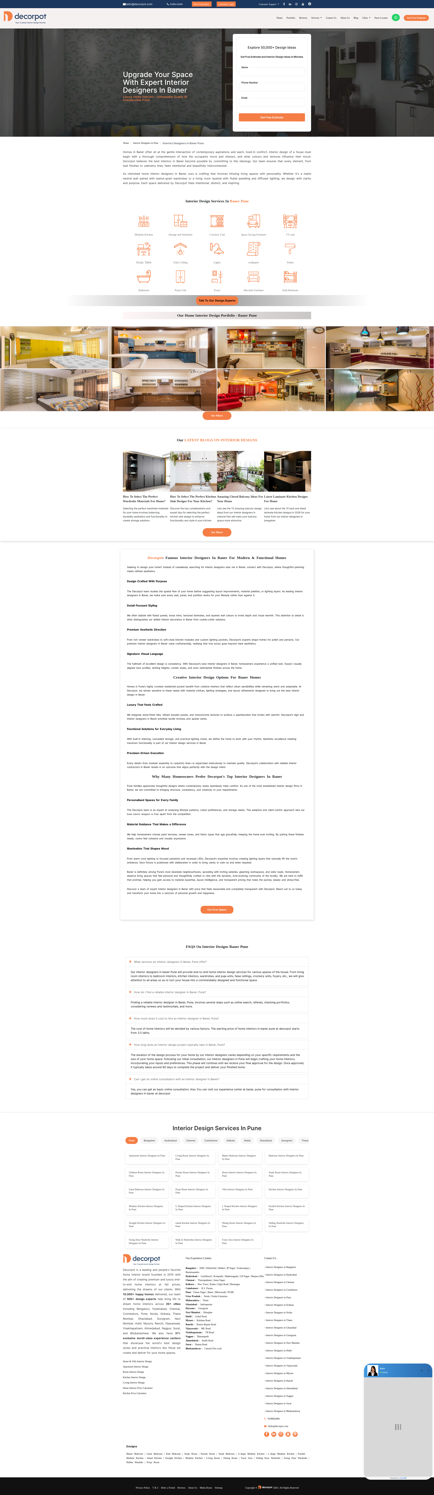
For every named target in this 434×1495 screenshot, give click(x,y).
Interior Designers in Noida (279, 1312)
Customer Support (268, 4)
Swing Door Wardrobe (295, 1458)
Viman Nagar (199, 1292)
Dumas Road (201, 1344)
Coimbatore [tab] (210, 1140)
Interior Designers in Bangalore (281, 1267)
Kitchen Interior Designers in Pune (285, 1189)
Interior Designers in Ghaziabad (281, 1327)
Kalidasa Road (203, 1320)
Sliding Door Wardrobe (268, 1458)
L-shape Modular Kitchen (281, 1454)
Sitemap (218, 1488)
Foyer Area (246, 1458)
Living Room (213, 1458)
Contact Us (331, 18)
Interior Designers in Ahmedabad (282, 1388)
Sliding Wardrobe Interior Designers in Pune (286, 1225)
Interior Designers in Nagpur (279, 1396)
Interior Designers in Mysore (279, 1373)
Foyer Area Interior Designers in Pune (237, 1242)
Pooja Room (153, 1462)
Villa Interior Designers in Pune (237, 1189)
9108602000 (274, 1418)
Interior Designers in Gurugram (281, 1335)
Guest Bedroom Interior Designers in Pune (146, 1191)
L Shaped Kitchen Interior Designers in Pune (239, 1208)
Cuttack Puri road (212, 1348)
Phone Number (249, 82)
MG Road (206, 1328)
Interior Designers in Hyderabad (281, 1275)
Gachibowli (206, 1276)
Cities (365, 18)
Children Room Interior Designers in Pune (146, 1174)
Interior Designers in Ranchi (279, 1381)
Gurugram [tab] (286, 1140)
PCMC (231, 1292)
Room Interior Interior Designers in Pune (239, 1174)
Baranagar (235, 1284)
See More (217, 415)
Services (315, 18)
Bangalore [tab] (149, 1140)
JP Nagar (231, 1268)
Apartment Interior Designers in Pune (147, 1155)
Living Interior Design (134, 1382)
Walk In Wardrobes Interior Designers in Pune (193, 1242)
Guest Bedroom (154, 1454)
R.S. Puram (207, 1288)
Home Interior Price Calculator (138, 1388)
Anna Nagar (219, 1280)
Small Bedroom (226, 1454)
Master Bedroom (134, 1454)
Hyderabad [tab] (170, 1140)
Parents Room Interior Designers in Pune (192, 1174)
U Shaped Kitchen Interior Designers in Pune (193, 1208)
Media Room (206, 1488)
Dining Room (230, 1458)
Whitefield (211, 1268)
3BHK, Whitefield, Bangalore (54, 345)
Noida (207, 1296)
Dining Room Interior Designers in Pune (239, 1225)
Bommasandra (192, 1272)
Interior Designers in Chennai (280, 1282)
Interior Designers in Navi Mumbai (283, 1343)
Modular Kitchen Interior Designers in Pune (146, 1208)
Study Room (190, 1454)
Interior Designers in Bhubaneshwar (283, 1411)
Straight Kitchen (173, 1458)
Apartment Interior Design (135, 1366)
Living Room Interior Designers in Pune (192, 1157)
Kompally (218, 1276)
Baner (210, 1292)
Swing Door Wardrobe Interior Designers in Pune (144, 1242)
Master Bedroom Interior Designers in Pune (239, 1157)
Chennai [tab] (190, 1140)
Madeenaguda (231, 1276)
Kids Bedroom (173, 1454)
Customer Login (226, 4)
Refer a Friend (168, 1488)
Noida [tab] (247, 1140)
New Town (203, 1284)
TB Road (209, 1332)
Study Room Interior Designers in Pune (285, 1174)
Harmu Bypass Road (206, 1324)
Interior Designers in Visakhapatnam (283, 1358)
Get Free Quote (217, 909)
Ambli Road (207, 1340)
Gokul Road (201, 1316)
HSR (202, 1268)
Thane (206, 1300)
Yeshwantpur (243, 1268)
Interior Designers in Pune (145, 143)
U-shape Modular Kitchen (251, 1454)
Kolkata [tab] (231, 1140)
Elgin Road (223, 1284)
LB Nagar (244, 1276)
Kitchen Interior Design (134, 1377)
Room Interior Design (133, 1372)
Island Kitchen (154, 1458)
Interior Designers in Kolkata (280, 1305)
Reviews (303, 18)
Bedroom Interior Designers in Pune (286, 1155)
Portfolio (291, 18)
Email (244, 97)
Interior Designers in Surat (278, 1403)
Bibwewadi (220, 1292)
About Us (345, 18)
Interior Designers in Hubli (279, 1350)
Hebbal (221, 1268)
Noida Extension (219, 1296)
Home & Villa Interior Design (137, 1361)
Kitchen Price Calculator (134, 1393)
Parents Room (208, 1454)
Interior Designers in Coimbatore (282, 1290)
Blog (356, 18)
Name (244, 67)
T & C (155, 1488)
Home (279, 18)
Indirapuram (206, 1304)
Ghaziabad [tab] (266, 1140)
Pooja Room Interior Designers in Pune (191, 1191)
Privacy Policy (143, 1488)
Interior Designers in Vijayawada (281, 1365)
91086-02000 (176, 4)
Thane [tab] (305, 1140)
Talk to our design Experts (217, 300)
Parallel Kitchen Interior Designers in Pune (287, 1208)
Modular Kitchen (194, 1458)
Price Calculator (201, 4)
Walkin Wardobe (134, 1462)
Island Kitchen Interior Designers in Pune (192, 1225)
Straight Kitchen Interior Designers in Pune (147, 1225)
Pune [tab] (131, 1140)
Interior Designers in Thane (279, 1320)
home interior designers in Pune (143, 814)
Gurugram (203, 1308)
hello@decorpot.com (278, 1426)
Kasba (213, 1284)
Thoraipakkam (205, 1280)
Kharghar (207, 1312)
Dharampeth (203, 1336)
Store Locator (381, 18)
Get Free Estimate (416, 18)
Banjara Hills (257, 1276)
